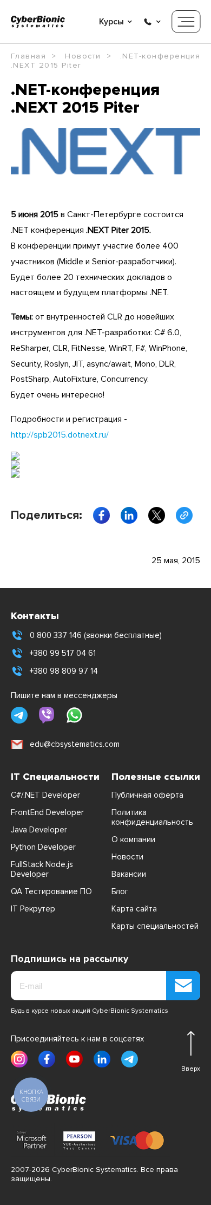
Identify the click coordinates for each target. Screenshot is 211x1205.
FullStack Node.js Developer (42, 869)
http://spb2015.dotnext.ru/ (60, 434)
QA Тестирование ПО (51, 891)
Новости (127, 857)
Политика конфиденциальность (152, 817)
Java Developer (39, 830)
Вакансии (128, 874)
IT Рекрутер (33, 909)
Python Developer (43, 847)
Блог (119, 891)
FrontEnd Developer (47, 812)
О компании (133, 839)
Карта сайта (134, 909)
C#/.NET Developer (45, 795)
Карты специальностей (155, 926)
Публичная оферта (147, 795)
